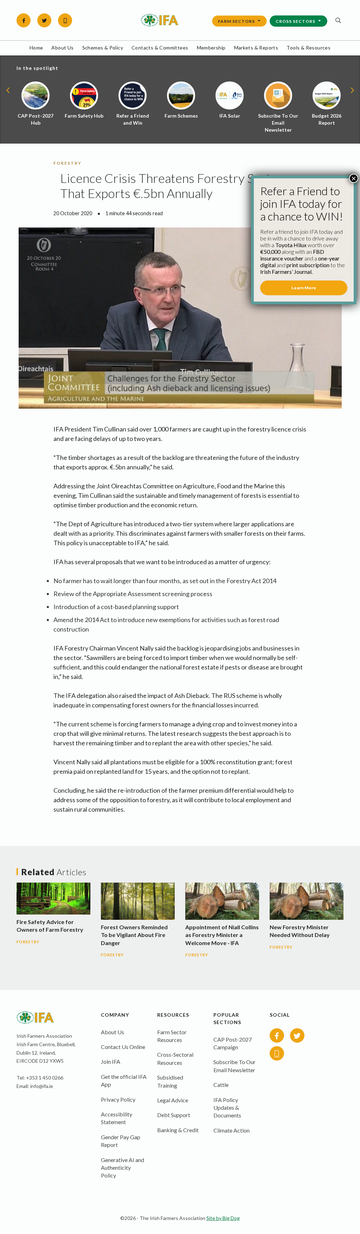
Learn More (303, 287)
